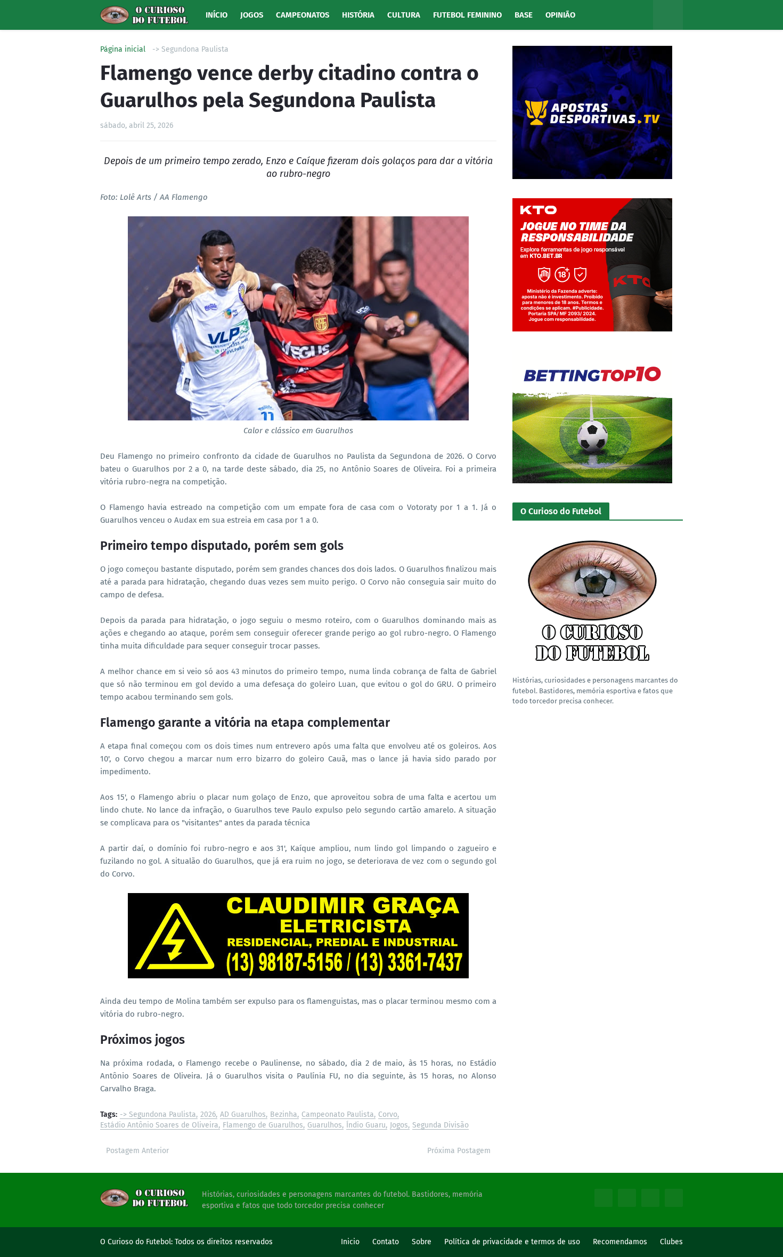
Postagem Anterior (137, 1150)
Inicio (350, 1241)
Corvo (387, 1115)
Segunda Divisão (440, 1126)
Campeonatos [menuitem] (302, 15)
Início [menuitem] (216, 15)
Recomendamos (620, 1241)
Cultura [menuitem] (403, 15)
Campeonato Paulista (337, 1115)
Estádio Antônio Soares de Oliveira (159, 1126)
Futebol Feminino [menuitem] (467, 15)
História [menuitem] (358, 15)
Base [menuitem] (524, 15)
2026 (208, 1115)
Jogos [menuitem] (251, 15)
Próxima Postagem (459, 1150)
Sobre (421, 1241)
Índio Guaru (366, 1126)
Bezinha (283, 1115)
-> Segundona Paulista (190, 49)
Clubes (671, 1241)
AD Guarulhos (243, 1115)
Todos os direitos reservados (224, 1241)
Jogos (399, 1126)
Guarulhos (324, 1126)
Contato (385, 1241)
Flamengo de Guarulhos (263, 1126)
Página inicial (122, 49)
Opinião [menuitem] (560, 15)
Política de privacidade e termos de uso (512, 1241)
